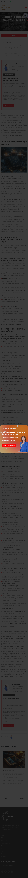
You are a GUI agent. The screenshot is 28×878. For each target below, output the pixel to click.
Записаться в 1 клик (9, 445)
